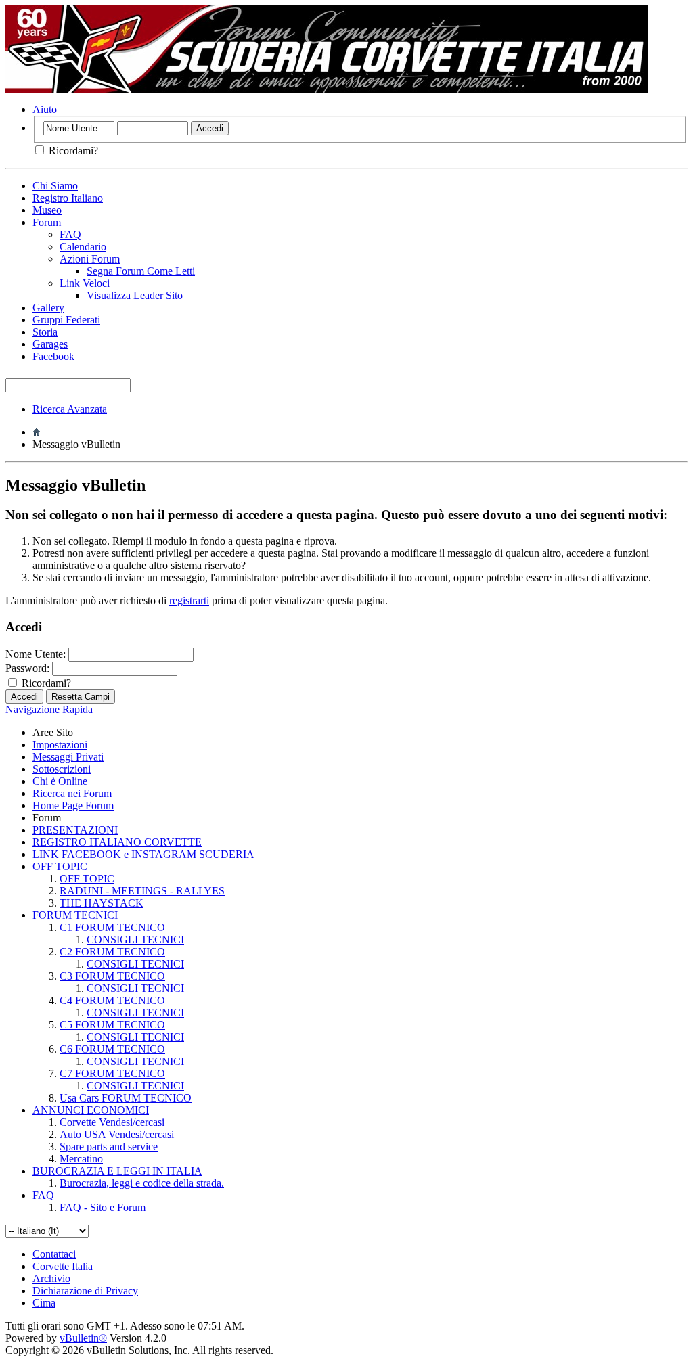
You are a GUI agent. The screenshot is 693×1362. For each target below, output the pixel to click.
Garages (50, 344)
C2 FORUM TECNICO (112, 951)
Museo (47, 210)
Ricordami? (72, 150)
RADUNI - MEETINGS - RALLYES (142, 890)
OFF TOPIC (59, 866)
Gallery (48, 307)
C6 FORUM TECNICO (112, 1049)
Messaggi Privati (68, 757)
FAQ (70, 234)
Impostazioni (59, 744)
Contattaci (54, 1254)
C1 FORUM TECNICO (112, 927)
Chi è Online (59, 781)
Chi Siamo (55, 185)
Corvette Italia (62, 1266)
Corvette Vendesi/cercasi (112, 1122)
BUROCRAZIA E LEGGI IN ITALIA (117, 1171)
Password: (27, 668)
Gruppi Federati (66, 319)
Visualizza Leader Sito (135, 295)
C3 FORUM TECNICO (112, 976)
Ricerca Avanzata (69, 409)
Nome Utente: (35, 654)
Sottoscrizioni (61, 769)
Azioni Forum (90, 259)
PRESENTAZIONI (75, 830)
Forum (46, 222)
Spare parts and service (109, 1146)
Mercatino (81, 1158)
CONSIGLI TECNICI (135, 939)
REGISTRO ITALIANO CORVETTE (117, 842)
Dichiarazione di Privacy (85, 1290)
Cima (43, 1303)
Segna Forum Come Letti (141, 271)
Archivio (51, 1278)
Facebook (53, 356)
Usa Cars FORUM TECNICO (126, 1098)
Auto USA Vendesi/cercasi (117, 1134)
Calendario (83, 246)
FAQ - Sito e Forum (103, 1207)
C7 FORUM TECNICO (112, 1073)
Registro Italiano (67, 198)
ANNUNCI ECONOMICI (90, 1110)
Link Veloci (85, 283)
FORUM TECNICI (75, 915)
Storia (45, 332)
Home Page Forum (73, 805)
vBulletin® (83, 1338)
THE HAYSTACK (101, 903)
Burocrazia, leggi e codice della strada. (142, 1183)
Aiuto (44, 109)
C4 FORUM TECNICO (112, 1000)
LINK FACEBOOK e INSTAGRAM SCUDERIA (143, 854)
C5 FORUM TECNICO (112, 1024)
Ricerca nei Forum (72, 793)
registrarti (189, 600)
